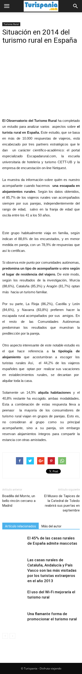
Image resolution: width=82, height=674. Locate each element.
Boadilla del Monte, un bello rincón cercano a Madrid (19, 501)
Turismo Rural (11, 24)
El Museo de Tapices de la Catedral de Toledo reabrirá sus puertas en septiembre (62, 503)
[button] (75, 6)
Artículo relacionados (20, 526)
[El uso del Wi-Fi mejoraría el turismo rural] (13, 597)
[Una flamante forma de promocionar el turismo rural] (13, 619)
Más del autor (51, 526)
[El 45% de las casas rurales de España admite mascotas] (13, 543)
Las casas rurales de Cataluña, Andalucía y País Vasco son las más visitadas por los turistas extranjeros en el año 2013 (52, 570)
